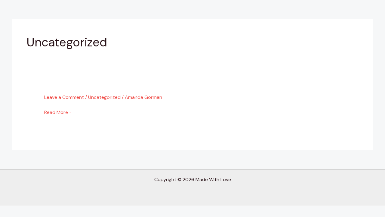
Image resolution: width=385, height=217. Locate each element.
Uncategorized (104, 97)
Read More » (57, 112)
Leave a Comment (64, 97)
